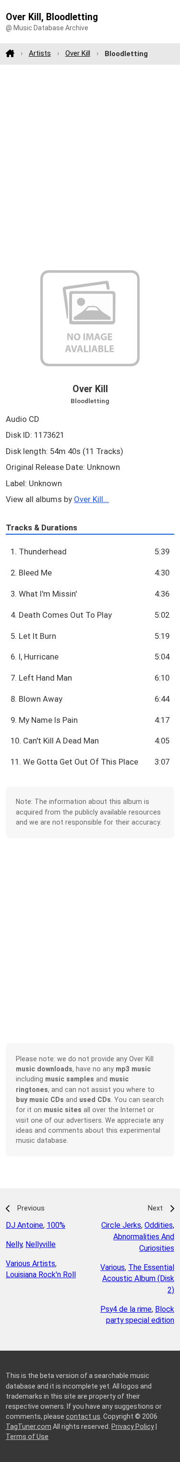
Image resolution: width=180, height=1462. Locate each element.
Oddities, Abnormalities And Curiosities (143, 1237)
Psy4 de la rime (126, 1309)
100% (56, 1225)
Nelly (14, 1244)
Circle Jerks (121, 1225)
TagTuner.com (28, 1426)
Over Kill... (91, 499)
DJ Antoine (24, 1225)
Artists (40, 53)
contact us (83, 1416)
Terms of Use (27, 1436)
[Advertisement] (90, 167)
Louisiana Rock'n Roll (41, 1274)
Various (112, 1267)
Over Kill (77, 53)
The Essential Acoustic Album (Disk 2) (138, 1279)
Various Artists (30, 1263)
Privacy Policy (132, 1426)
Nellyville (40, 1244)
